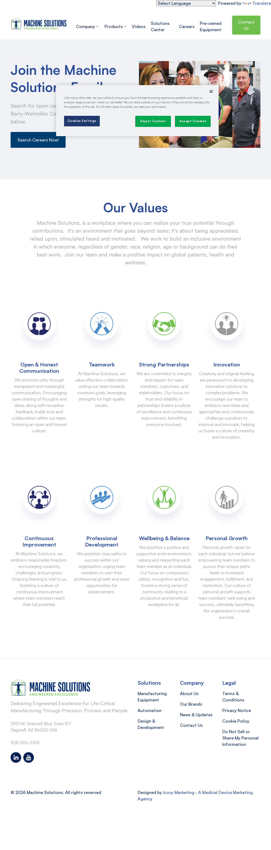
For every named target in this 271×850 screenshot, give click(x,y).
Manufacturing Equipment (152, 696)
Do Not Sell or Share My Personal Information (240, 738)
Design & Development (151, 724)
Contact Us (246, 25)
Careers (187, 26)
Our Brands (191, 704)
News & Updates (196, 714)
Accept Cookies (192, 121)
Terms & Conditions (233, 696)
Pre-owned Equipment (211, 26)
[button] (87, 26)
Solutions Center (160, 26)
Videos (139, 26)
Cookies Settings (81, 121)
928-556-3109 (25, 742)
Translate (261, 3)
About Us (189, 693)
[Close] (211, 91)
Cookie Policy (235, 721)
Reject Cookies (153, 121)
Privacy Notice (236, 710)
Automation (149, 710)
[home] (38, 23)
